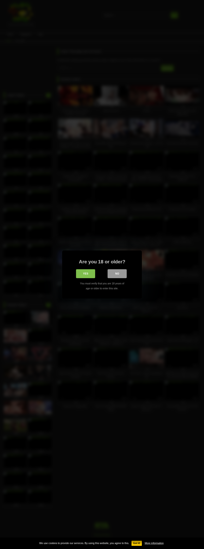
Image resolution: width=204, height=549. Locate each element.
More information (154, 543)
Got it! (136, 543)
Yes (85, 273)
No (117, 273)
